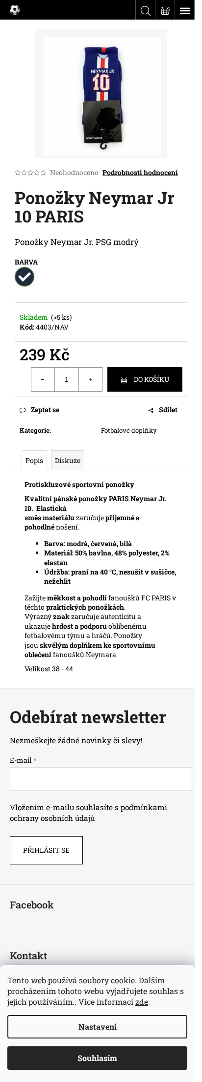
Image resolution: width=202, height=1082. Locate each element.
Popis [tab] (34, 460)
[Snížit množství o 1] (43, 379)
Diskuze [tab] (67, 460)
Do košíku (151, 379)
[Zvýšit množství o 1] (90, 379)
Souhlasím (97, 1058)
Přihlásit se (46, 850)
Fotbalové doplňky (129, 430)
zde (141, 1001)
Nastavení (97, 1026)
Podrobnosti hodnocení (140, 172)
